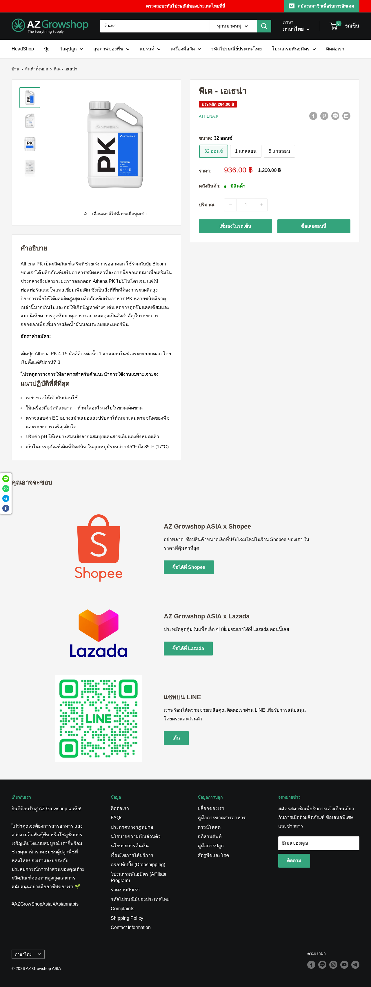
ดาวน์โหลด (209, 827)
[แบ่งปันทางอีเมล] (346, 116)
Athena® (208, 116)
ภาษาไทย (23, 954)
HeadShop (23, 48)
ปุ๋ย (47, 48)
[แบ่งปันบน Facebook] (313, 116)
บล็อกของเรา (211, 808)
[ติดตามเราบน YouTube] (344, 965)
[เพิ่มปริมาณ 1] (261, 205)
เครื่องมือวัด (183, 48)
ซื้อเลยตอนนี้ (313, 226)
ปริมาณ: (207, 204)
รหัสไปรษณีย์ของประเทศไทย (140, 899)
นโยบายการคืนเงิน (130, 845)
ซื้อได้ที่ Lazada (188, 648)
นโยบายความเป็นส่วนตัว (136, 836)
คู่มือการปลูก (211, 845)
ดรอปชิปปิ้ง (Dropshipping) (138, 864)
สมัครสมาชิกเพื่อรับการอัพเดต (326, 5)
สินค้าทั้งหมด (36, 69)
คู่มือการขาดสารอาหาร (222, 817)
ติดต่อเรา (335, 48)
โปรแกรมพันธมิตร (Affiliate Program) (138, 877)
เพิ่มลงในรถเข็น (235, 226)
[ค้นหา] (264, 26)
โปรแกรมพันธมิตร (291, 48)
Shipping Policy (127, 918)
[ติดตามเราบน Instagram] (333, 965)
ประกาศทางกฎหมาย (132, 827)
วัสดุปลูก (68, 48)
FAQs (116, 817)
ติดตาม (294, 860)
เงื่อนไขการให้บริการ (132, 855)
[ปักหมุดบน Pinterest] (324, 116)
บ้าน (15, 69)
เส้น (176, 737)
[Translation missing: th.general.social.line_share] (335, 116)
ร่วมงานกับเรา (125, 889)
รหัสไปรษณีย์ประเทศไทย (236, 48)
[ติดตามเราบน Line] (322, 965)
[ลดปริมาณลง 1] (230, 205)
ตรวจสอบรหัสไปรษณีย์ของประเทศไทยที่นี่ (185, 5)
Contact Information (131, 927)
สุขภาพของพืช (108, 48)
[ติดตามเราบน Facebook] (311, 965)
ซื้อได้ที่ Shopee (188, 567)
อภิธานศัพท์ (210, 836)
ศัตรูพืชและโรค (213, 855)
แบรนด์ (147, 48)
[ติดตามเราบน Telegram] (355, 965)
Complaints (122, 908)
